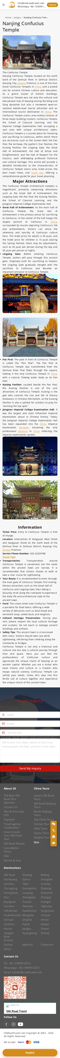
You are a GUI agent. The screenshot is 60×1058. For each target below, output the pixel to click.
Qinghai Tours (42, 837)
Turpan (26, 901)
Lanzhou (9, 884)
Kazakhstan (29, 910)
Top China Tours (44, 819)
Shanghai (46, 879)
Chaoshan (47, 944)
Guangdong (29, 933)
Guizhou (9, 924)
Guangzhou (29, 888)
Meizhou (27, 944)
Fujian (26, 924)
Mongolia (28, 915)
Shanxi (45, 928)
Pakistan (27, 906)
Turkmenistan (11, 915)
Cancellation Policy (11, 849)
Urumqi (45, 884)
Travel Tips (9, 557)
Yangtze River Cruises (9, 936)
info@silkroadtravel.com (31, 3)
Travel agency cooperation (12, 825)
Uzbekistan (10, 910)
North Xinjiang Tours (43, 813)
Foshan (8, 944)
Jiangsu (17, 17)
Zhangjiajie (29, 897)
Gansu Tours (42, 833)
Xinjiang (27, 875)
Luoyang (27, 893)
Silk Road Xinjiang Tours (45, 805)
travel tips (37, 172)
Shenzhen (47, 893)
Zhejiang (46, 888)
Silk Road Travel (16, 1011)
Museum (24, 427)
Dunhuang (10, 879)
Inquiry (52, 4)
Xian (6, 897)
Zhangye (46, 897)
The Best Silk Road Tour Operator (12, 799)
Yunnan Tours (42, 824)
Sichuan (9, 919)
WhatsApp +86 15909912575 (32, 6)
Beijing (45, 875)
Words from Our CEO (14, 813)
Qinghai (27, 919)
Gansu (26, 879)
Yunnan (45, 915)
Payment (9, 819)
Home (8, 17)
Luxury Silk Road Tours (44, 797)
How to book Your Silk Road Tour (13, 835)
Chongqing (10, 888)
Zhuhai (45, 933)
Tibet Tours (41, 828)
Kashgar (46, 901)
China (38, 86)
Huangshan (11, 893)
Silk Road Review (14, 843)
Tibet (25, 884)
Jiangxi (45, 924)
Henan (45, 919)
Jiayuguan (10, 901)
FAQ (6, 856)
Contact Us (11, 807)
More (36, 842)
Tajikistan (46, 906)
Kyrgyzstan (47, 910)
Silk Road (9, 875)
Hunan (8, 928)
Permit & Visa (12, 860)
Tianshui (9, 906)
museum (23, 431)
